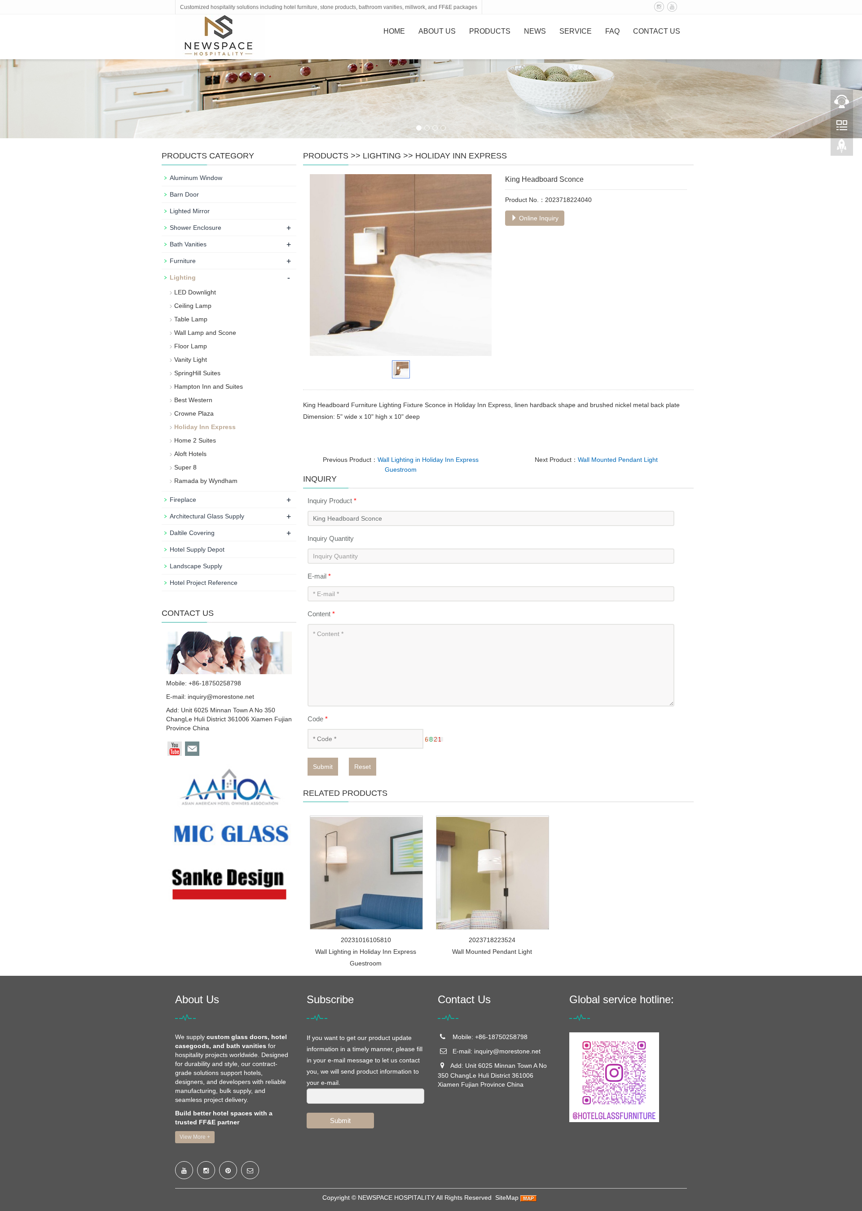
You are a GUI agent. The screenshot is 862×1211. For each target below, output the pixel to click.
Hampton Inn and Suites (208, 386)
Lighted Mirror (190, 211)
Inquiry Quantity (331, 538)
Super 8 (185, 467)
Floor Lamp (190, 346)
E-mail (319, 576)
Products (489, 31)
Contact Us (656, 31)
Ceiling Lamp (192, 305)
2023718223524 (492, 939)
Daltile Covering (192, 532)
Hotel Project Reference (203, 582)
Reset (362, 766)
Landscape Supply (196, 566)
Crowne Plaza (194, 413)
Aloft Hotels (190, 453)
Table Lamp (190, 319)
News (535, 31)
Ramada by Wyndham (205, 480)
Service (575, 31)
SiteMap (507, 1197)
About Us (437, 31)
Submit (323, 766)
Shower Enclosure (195, 227)
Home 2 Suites (195, 440)
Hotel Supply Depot (197, 549)
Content (321, 614)
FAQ (612, 31)
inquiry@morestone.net (221, 696)
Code (318, 719)
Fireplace (183, 499)
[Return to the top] (842, 148)
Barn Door (184, 194)
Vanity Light (190, 359)
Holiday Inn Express (461, 155)
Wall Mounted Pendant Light (618, 459)
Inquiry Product (332, 501)
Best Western (193, 400)
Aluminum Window (196, 177)
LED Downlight (195, 292)
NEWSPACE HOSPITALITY (396, 1197)
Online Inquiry (538, 218)
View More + (195, 1137)
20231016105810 (366, 939)
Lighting (382, 155)
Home (394, 31)
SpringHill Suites (197, 373)
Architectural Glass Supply (207, 516)
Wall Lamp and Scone (205, 332)
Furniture (183, 260)
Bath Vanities (188, 244)
